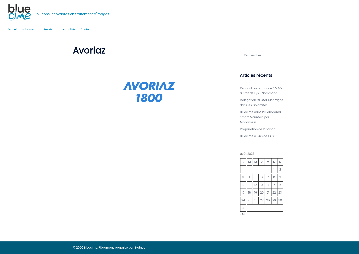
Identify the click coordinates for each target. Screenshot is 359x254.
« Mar (244, 214)
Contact (86, 29)
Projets (48, 29)
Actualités (68, 29)
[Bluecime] (19, 12)
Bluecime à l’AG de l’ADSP (258, 136)
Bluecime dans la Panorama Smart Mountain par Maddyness (260, 117)
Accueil (12, 29)
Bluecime (39, 8)
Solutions (28, 29)
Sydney (140, 247)
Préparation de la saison (257, 129)
